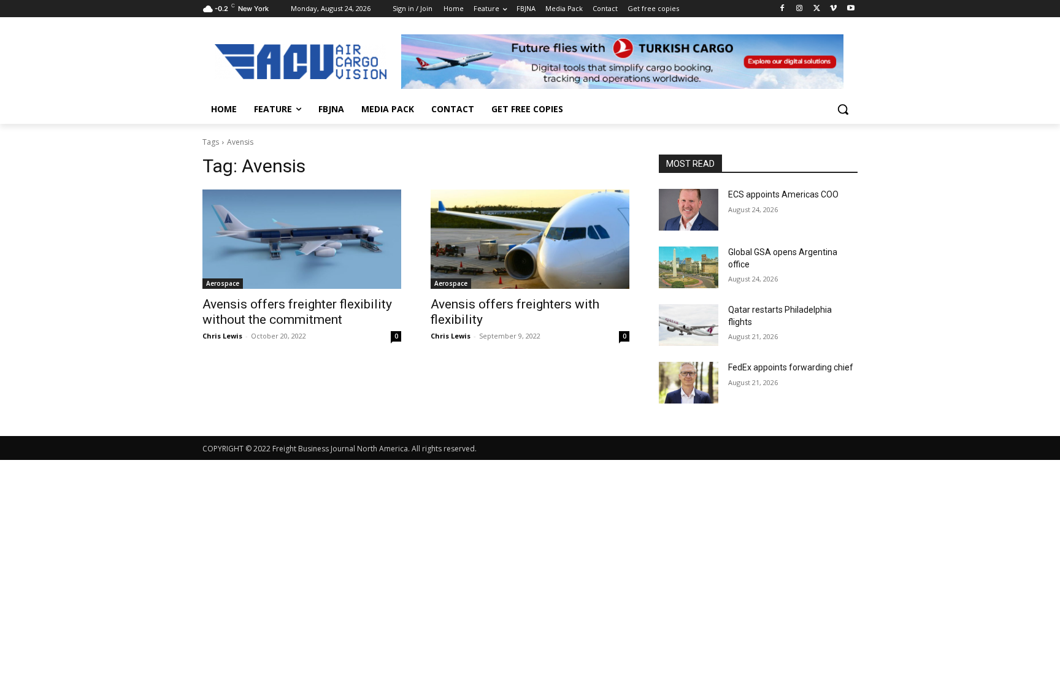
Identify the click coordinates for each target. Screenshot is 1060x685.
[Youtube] (850, 9)
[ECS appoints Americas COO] (688, 210)
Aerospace (222, 283)
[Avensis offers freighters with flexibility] (530, 239)
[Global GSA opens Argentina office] (688, 267)
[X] (817, 9)
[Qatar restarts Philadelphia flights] (688, 325)
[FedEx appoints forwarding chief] (688, 383)
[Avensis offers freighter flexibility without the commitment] (301, 239)
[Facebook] (782, 9)
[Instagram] (800, 9)
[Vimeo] (833, 9)
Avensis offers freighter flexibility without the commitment (297, 312)
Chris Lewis (222, 335)
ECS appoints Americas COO (783, 194)
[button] (843, 109)
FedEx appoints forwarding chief (790, 367)
